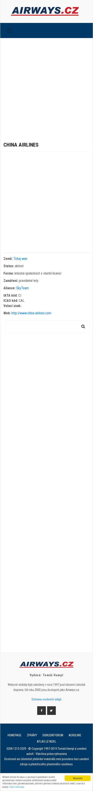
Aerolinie (75, 735)
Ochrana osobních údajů (46, 699)
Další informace (17, 787)
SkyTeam (22, 288)
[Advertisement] (46, 86)
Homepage (14, 735)
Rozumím (77, 778)
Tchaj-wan (20, 259)
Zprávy (32, 735)
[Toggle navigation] (9, 30)
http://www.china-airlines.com (31, 313)
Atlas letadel (46, 741)
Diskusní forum (52, 735)
